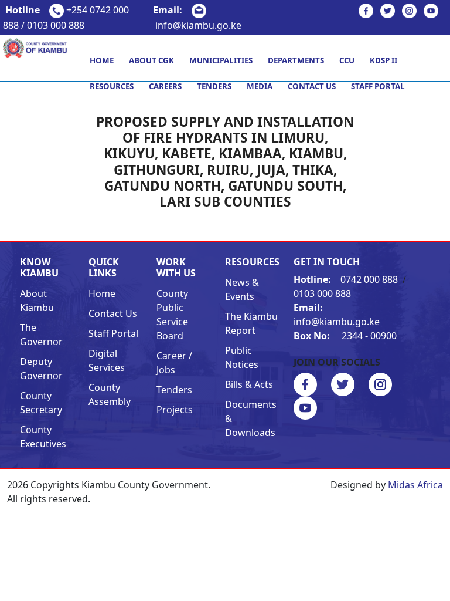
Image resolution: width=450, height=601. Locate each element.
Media (259, 86)
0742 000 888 (347, 279)
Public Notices (241, 357)
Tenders (214, 86)
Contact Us (312, 86)
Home (102, 60)
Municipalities (221, 60)
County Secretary (41, 402)
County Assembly (109, 394)
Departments (296, 60)
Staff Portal (378, 86)
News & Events (242, 289)
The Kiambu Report (251, 323)
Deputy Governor (41, 368)
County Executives (43, 436)
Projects (174, 409)
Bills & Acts (249, 384)
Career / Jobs (174, 362)
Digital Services (106, 360)
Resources (112, 86)
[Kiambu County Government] (37, 46)
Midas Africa (415, 484)
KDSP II (383, 60)
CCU (346, 60)
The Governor (41, 334)
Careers (165, 86)
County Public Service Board (172, 314)
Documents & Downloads (251, 418)
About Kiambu (37, 300)
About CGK (151, 60)
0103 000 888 (322, 293)
